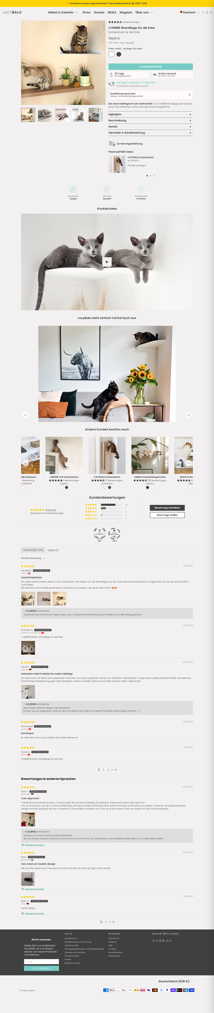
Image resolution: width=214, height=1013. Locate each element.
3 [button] (108, 769)
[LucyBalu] (12, 12)
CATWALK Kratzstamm (141, 157)
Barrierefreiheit (115, 952)
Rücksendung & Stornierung (78, 942)
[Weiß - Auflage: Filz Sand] (111, 54)
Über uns (142, 12)
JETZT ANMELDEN (41, 968)
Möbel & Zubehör (61, 12)
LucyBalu (31, 990)
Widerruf (112, 942)
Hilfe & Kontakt (71, 945)
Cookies (112, 949)
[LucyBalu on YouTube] (170, 941)
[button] (115, 22)
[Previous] (26, 415)
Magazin (126, 12)
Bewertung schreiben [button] (167, 507)
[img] (27, 566)
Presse (68, 959)
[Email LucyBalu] (153, 941)
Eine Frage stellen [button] (167, 515)
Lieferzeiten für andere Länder (132, 85)
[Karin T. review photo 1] (28, 819)
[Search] (203, 12)
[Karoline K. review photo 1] (28, 599)
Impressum (113, 938)
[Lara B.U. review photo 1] (28, 692)
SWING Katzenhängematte (150, 477)
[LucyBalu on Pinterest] (163, 941)
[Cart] (211, 12)
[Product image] (107, 455)
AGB (110, 945)
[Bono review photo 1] (28, 879)
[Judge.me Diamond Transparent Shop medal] (114, 534)
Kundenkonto (71, 938)
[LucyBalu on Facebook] (156, 941)
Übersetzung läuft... (35, 844)
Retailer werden (72, 963)
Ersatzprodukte (72, 956)
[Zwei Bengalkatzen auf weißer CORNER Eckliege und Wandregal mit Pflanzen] (63, 63)
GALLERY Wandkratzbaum (21, 477)
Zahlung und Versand (75, 952)
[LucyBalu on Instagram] (160, 941)
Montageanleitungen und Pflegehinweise (84, 949)
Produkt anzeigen (137, 165)
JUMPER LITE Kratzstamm (64, 477)
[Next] (188, 415)
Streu (87, 12)
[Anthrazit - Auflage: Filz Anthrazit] (119, 54)
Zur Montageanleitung (129, 143)
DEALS (112, 12)
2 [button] (103, 769)
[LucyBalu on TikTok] (167, 941)
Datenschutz (114, 956)
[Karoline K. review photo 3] (60, 599)
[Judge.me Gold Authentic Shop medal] (100, 534)
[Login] (207, 12)
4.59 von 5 (51, 509)
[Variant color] (104, 487)
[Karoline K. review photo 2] (44, 599)
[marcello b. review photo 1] (28, 648)
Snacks (99, 12)
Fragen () (53, 549)
